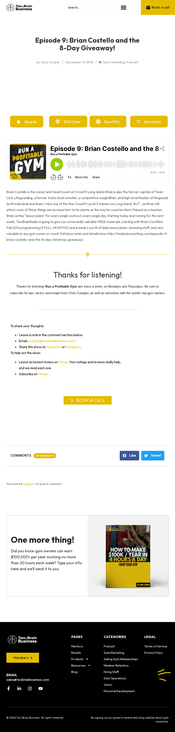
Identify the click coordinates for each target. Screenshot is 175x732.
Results (76, 653)
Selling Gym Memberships (121, 659)
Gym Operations (115, 678)
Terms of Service (155, 646)
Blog (74, 672)
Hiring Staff (111, 672)
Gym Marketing (114, 653)
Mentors (77, 646)
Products (77, 659)
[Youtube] (40, 688)
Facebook (53, 347)
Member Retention (116, 665)
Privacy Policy (153, 653)
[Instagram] (30, 688)
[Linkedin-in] (19, 688)
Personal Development (119, 691)
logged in (29, 484)
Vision (108, 685)
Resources (78, 665)
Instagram (73, 347)
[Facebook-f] (8, 688)
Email (11, 675)
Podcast (109, 646)
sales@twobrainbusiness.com (27, 679)
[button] (123, 7)
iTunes (63, 362)
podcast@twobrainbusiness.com (51, 341)
